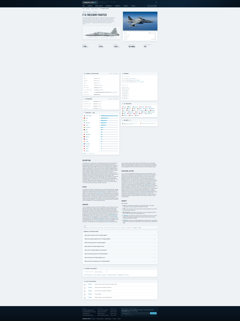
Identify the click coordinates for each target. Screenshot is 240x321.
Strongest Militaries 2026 (88, 310)
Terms (119, 318)
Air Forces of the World (103, 310)
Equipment (117, 5)
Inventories (108, 5)
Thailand (87, 146)
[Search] (155, 6)
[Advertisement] (120, 60)
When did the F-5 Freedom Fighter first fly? (94, 246)
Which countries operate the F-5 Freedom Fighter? (96, 253)
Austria (124, 106)
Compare (125, 5)
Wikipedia (85, 227)
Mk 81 (127, 93)
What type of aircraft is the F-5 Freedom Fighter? (96, 235)
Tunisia (87, 141)
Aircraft (88, 8)
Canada (142, 106)
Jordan (129, 110)
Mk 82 (127, 95)
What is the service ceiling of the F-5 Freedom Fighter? (97, 261)
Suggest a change (137, 227)
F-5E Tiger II (100, 193)
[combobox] (152, 6)
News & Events (98, 5)
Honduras (88, 143)
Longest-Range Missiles (87, 315)
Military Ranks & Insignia (103, 315)
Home (83, 5)
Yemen (87, 148)
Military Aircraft (101, 313)
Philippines (145, 111)
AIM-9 (116, 216)
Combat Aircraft (94, 8)
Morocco (87, 136)
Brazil (87, 132)
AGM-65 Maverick (132, 78)
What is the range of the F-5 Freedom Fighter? (95, 242)
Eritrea (129, 108)
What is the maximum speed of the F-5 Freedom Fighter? (97, 239)
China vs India (113, 313)
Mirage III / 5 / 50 (123, 274)
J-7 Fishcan (98, 274)
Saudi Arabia (152, 111)
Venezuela (88, 127)
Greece (146, 108)
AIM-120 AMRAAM (136, 80)
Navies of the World (102, 311)
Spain (87, 118)
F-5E (152, 220)
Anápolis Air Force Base (128, 123)
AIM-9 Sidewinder (140, 81)
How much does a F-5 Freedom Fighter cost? (95, 257)
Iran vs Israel (113, 315)
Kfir (104, 274)
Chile (87, 139)
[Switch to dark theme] (156, 2)
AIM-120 (91, 218)
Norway (138, 111)
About (93, 318)
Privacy (114, 318)
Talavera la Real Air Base (147, 123)
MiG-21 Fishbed (112, 274)
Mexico (87, 150)
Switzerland (88, 134)
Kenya (87, 129)
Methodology (108, 318)
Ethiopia (140, 108)
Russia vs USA (113, 310)
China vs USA (113, 311)
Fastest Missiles (86, 313)
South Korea (140, 110)
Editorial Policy (100, 318)
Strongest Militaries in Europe (89, 311)
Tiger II (126, 220)
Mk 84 (127, 98)
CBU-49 (127, 88)
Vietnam (132, 115)
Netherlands (131, 111)
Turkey (87, 125)
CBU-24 (127, 87)
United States (89, 115)
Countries (90, 5)
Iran (86, 120)
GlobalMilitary (90, 2)
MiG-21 (149, 184)
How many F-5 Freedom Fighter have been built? (96, 250)
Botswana (88, 122)
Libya (147, 110)
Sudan (124, 113)
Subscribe (153, 313)
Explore (133, 5)
